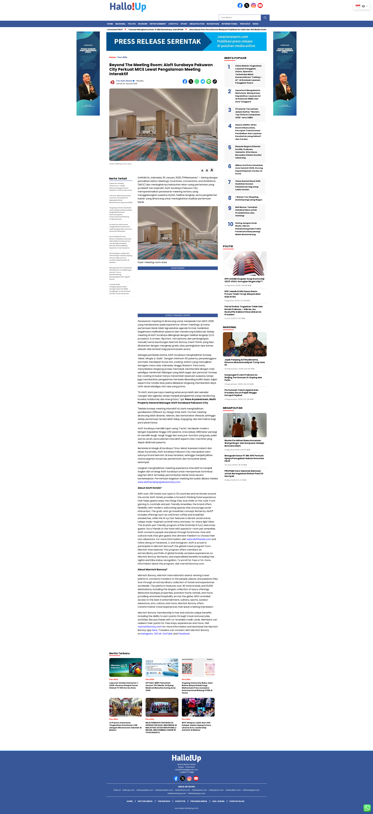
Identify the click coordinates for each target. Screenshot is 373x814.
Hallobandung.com (177, 793)
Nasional (120, 23)
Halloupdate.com (145, 790)
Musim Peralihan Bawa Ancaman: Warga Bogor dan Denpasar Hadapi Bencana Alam (244, 443)
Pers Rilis (245, 23)
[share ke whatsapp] (197, 83)
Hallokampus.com (196, 793)
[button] (202, 170)
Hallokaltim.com (233, 790)
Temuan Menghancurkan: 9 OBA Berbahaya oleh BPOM (132, 29)
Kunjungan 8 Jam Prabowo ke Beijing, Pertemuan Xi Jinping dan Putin (243, 377)
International (230, 23)
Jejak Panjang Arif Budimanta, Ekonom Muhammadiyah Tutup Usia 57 (245, 362)
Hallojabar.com (216, 790)
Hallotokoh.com (182, 790)
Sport (184, 23)
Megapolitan (197, 23)
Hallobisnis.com (199, 790)
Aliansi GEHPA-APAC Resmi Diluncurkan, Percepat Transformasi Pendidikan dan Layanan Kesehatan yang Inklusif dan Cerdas (248, 132)
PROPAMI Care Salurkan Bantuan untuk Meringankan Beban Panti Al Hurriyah (244, 473)
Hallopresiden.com (164, 790)
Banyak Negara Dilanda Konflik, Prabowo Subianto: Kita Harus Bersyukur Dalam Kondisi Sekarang (248, 152)
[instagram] (254, 7)
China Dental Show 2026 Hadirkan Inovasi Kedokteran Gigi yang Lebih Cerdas (247, 185)
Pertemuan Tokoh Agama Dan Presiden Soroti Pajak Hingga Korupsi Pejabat (241, 393)
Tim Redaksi (164, 801)
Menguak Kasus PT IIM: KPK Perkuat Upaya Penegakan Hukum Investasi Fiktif (244, 458)
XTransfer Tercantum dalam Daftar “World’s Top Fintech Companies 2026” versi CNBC (247, 113)
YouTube (167, 633)
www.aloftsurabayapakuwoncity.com (159, 482)
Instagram (147, 633)
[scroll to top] (359, 809)
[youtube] (261, 7)
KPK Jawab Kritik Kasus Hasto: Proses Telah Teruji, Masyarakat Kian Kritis (243, 294)
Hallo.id (117, 790)
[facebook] (240, 7)
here (154, 630)
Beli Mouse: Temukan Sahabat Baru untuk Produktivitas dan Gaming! (246, 211)
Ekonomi (142, 23)
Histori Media (145, 801)
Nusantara (213, 23)
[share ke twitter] (192, 83)
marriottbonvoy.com (150, 626)
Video (255, 23)
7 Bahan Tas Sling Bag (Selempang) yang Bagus (248, 198)
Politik (132, 23)
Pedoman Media (198, 801)
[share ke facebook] (186, 83)
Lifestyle (173, 23)
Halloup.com (129, 790)
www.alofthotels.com (199, 539)
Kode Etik (180, 801)
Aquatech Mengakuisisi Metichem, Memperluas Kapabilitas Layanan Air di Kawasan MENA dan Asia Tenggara (248, 96)
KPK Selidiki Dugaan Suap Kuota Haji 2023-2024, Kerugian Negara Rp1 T (244, 280)
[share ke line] (209, 83)
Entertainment (158, 23)
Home (110, 23)
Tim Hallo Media (124, 81)
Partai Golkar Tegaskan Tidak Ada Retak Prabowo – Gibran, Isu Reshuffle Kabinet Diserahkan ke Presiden (244, 310)
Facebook (184, 633)
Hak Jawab (218, 801)
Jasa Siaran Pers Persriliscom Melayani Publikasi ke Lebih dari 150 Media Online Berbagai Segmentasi (216, 29)
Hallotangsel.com (251, 790)
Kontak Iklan (236, 801)
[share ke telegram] (203, 83)
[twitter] (247, 7)
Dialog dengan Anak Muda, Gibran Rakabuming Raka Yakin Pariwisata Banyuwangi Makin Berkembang (248, 229)
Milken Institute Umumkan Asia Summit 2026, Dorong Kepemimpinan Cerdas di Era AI (249, 169)
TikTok (157, 633)
